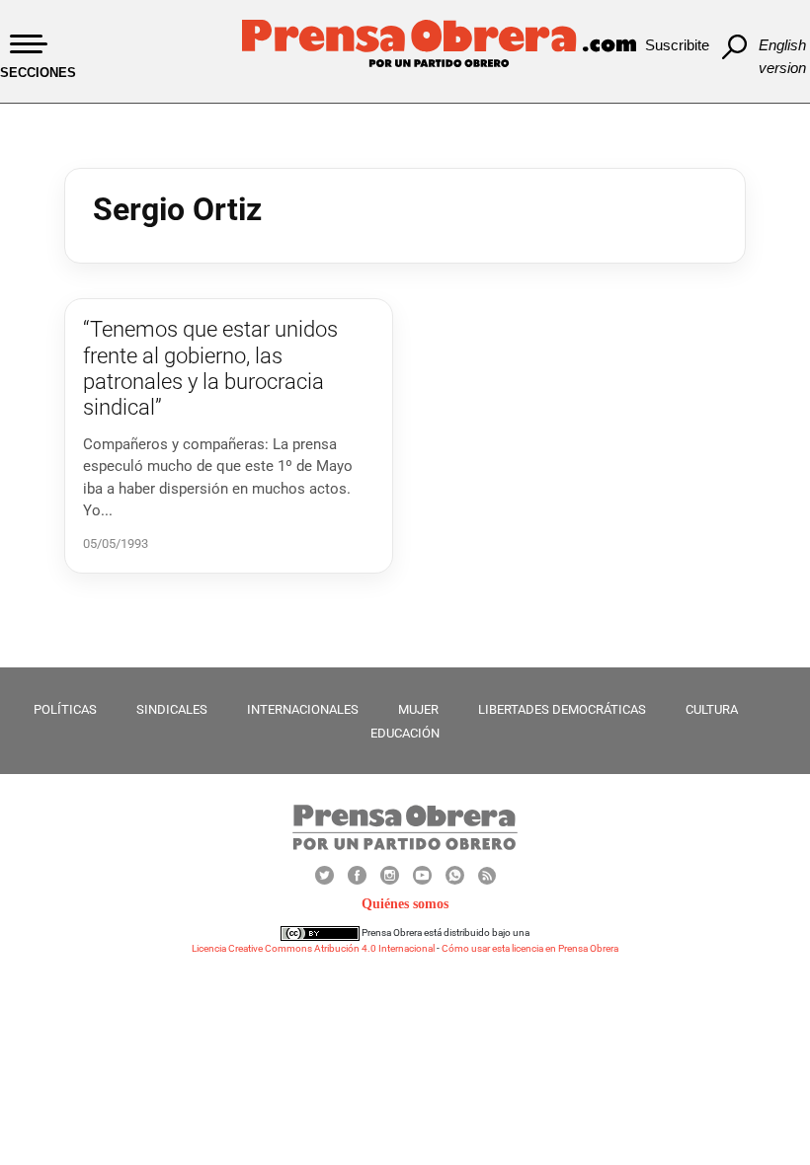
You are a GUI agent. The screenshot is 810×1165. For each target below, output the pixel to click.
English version (782, 56)
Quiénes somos (405, 903)
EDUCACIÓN (405, 733)
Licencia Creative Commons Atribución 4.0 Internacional (313, 948)
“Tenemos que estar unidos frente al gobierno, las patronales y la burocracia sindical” (210, 368)
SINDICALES (171, 709)
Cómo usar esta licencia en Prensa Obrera (530, 948)
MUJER (418, 709)
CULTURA (712, 709)
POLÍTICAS (65, 709)
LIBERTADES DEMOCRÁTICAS (562, 709)
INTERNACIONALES (303, 709)
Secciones (38, 72)
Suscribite (677, 45)
